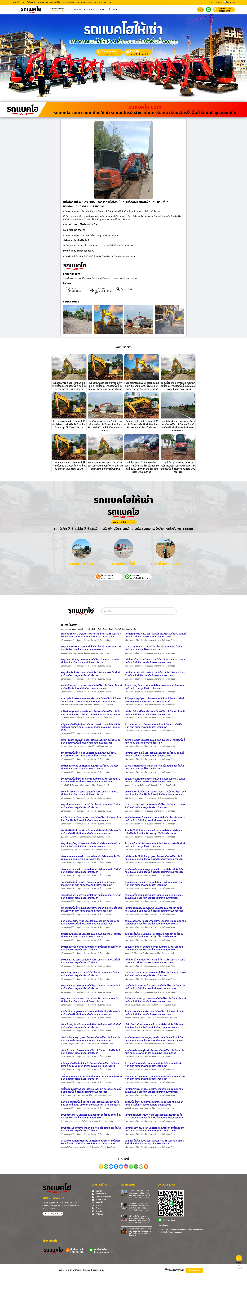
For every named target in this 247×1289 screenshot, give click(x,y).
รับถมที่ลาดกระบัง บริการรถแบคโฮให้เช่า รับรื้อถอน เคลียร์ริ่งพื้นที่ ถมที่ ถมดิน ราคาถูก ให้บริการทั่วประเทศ (153, 883)
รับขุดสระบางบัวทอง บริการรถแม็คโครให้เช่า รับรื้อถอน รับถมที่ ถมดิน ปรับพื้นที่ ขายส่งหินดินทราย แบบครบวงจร (154, 1013)
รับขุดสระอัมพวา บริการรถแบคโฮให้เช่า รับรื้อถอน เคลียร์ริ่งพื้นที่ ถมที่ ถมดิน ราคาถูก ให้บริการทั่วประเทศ (155, 741)
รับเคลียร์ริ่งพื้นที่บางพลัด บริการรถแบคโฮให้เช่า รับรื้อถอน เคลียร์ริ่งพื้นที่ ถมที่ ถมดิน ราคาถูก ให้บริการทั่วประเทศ (88, 883)
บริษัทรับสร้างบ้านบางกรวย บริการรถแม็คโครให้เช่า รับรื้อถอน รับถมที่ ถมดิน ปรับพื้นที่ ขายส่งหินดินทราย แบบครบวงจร (154, 1026)
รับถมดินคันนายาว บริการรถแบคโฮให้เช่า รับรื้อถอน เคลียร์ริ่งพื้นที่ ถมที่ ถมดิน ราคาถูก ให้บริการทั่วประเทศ (105, 466)
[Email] (136, 1166)
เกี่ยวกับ (111, 9)
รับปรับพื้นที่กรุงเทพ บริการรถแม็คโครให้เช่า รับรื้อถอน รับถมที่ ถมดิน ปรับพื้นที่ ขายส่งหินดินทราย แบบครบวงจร (154, 1103)
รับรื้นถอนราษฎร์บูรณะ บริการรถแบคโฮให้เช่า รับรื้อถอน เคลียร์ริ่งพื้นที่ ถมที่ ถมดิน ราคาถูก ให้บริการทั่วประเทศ (154, 700)
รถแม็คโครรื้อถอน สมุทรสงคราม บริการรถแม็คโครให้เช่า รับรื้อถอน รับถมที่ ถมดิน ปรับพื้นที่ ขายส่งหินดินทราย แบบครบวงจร (154, 871)
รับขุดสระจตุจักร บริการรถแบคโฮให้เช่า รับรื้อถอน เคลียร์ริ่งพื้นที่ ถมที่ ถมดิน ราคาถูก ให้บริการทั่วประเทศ (141, 424)
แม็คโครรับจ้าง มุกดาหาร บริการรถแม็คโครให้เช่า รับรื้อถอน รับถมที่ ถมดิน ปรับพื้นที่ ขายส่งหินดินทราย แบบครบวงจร (90, 1013)
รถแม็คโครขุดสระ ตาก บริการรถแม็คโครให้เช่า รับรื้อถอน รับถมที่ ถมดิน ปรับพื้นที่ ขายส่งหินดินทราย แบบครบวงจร (91, 687)
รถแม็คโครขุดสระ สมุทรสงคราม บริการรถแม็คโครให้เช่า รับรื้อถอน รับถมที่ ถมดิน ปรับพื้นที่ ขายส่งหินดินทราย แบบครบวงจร (154, 1039)
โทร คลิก (72, 288)
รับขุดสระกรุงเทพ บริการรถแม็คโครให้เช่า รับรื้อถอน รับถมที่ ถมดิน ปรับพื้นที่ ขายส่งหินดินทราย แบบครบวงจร (91, 648)
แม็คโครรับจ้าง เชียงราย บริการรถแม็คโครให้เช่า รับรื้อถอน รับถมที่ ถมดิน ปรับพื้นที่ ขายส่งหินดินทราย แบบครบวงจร (91, 819)
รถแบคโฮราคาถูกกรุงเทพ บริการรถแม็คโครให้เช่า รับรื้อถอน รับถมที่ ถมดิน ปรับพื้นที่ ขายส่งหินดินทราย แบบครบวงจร (139, 1208)
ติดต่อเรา (211, 2)
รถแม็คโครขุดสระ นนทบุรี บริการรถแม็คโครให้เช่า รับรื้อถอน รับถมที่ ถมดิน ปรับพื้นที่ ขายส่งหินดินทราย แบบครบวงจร (105, 426)
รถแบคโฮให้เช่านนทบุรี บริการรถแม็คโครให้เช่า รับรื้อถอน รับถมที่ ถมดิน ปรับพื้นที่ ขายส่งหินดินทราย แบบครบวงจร (155, 780)
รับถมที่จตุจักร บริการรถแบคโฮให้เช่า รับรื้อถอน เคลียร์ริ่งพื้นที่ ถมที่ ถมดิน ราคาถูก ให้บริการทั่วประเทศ (178, 386)
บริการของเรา (89, 9)
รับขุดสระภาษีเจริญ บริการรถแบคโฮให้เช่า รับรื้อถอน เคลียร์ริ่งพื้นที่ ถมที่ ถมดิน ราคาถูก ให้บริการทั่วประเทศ (90, 661)
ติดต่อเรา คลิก (225, 8)
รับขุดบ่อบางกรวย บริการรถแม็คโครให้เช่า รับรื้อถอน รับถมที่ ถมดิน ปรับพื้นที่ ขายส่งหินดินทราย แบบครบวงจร (91, 1116)
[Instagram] (126, 1166)
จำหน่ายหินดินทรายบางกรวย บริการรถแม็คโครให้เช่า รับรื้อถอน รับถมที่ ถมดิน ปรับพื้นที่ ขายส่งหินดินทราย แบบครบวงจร (91, 1142)
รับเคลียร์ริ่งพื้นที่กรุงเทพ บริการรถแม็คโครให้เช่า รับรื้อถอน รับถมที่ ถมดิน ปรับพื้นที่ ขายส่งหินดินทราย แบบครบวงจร (90, 780)
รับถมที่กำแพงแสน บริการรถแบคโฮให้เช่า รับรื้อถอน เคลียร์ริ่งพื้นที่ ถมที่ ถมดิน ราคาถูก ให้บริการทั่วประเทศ (90, 793)
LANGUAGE (231, 2)
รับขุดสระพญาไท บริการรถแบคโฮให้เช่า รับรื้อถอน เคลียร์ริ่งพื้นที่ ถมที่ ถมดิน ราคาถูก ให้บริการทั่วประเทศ (69, 386)
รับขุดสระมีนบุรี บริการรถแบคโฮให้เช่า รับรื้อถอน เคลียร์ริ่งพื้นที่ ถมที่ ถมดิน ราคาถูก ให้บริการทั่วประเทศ (90, 987)
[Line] (106, 1166)
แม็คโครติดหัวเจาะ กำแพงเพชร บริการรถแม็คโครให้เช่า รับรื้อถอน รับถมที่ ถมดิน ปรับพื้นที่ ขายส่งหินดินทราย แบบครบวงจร (154, 909)
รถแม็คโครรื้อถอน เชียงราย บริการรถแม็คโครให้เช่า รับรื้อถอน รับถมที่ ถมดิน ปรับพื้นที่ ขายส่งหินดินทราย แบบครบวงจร (154, 896)
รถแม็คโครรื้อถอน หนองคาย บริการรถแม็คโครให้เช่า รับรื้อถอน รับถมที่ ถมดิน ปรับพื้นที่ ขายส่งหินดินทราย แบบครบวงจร (178, 426)
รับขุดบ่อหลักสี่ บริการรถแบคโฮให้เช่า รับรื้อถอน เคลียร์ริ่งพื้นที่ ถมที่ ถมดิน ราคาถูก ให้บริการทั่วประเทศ (90, 674)
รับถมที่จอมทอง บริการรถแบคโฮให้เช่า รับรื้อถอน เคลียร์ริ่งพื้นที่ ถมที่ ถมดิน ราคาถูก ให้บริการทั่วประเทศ (69, 466)
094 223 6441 (224, 11)
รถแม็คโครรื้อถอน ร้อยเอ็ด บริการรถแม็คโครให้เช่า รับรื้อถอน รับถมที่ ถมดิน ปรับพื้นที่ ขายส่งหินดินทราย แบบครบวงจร (155, 987)
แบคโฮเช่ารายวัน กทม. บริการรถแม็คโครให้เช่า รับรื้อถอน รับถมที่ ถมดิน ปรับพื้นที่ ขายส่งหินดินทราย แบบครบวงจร (155, 635)
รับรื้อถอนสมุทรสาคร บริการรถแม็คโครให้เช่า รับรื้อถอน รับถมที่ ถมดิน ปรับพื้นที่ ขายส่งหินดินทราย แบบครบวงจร (91, 1090)
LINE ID (134, 51)
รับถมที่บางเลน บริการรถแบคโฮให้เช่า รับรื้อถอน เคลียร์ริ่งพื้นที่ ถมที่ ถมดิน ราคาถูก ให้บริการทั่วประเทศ (140, 1232)
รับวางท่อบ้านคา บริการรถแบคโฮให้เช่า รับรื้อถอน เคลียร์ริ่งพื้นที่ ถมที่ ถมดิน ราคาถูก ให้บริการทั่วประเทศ (155, 845)
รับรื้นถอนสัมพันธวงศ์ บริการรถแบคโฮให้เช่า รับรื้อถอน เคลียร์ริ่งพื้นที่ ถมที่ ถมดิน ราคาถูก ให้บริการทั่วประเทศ (155, 974)
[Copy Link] (101, 1166)
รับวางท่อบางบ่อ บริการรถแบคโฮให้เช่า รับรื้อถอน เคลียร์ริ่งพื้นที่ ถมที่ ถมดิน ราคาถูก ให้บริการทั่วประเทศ (91, 871)
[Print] (146, 1166)
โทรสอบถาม (107, 575)
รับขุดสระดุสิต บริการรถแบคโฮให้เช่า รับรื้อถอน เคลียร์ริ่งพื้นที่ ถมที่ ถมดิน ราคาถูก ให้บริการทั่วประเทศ (154, 648)
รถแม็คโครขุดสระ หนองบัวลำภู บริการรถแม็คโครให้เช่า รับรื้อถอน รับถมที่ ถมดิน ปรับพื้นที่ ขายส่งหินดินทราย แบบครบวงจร (155, 922)
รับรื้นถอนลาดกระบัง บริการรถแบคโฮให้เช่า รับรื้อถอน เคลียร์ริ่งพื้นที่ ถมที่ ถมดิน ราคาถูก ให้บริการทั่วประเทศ (141, 386)
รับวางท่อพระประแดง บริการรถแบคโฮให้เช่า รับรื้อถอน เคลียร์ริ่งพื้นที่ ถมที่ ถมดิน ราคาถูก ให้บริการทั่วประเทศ (91, 935)
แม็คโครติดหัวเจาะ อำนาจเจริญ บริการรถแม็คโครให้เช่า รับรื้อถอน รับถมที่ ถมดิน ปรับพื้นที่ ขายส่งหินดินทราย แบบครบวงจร (154, 1116)
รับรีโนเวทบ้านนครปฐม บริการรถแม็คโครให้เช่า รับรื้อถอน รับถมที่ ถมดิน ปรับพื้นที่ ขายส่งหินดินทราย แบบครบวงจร (155, 1000)
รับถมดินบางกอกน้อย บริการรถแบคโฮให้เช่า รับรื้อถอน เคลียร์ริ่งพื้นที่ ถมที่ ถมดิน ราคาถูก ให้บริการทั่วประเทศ (105, 386)
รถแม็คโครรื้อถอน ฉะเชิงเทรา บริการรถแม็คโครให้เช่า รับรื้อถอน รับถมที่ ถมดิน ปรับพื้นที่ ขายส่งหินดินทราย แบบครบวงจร (91, 635)
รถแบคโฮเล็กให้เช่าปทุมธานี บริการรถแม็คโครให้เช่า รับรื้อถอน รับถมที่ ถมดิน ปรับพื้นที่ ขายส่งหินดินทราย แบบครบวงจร (154, 948)
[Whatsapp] (131, 1166)
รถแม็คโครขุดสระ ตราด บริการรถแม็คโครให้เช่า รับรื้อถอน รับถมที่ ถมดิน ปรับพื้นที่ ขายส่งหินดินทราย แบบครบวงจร (178, 467)
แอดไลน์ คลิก (100, 288)
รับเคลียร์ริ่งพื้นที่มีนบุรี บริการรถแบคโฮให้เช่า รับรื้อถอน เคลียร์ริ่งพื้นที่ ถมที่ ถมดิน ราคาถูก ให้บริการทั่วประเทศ (154, 1142)
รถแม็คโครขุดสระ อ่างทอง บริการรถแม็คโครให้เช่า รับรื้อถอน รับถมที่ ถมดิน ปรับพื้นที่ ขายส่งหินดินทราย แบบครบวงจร (155, 819)
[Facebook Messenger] (116, 1166)
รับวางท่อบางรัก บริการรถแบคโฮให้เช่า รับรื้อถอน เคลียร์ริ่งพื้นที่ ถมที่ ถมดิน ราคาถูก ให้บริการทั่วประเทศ (69, 424)
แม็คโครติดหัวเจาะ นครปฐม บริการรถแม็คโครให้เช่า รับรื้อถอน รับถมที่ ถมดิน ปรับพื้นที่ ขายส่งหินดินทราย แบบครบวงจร (139, 1220)
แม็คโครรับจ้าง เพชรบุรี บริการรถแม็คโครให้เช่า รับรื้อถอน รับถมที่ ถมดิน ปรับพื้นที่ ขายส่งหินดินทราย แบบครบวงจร (155, 961)
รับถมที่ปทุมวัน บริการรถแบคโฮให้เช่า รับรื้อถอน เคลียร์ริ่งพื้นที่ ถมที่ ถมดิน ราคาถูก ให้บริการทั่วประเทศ (90, 974)
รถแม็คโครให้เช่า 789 (139, 54)
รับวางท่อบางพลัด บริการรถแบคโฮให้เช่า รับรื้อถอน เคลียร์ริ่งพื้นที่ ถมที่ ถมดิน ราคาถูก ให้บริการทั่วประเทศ (89, 767)
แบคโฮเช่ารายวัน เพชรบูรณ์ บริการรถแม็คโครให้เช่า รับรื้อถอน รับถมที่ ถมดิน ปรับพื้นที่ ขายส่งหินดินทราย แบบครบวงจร (154, 1090)
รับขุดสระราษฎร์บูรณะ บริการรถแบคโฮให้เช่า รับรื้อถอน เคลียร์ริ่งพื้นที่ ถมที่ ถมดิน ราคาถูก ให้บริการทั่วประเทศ (155, 806)
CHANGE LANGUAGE (176, 1270)
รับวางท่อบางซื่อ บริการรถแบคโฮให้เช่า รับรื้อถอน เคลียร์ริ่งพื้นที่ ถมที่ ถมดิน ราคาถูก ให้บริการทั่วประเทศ (91, 948)
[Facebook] (111, 1166)
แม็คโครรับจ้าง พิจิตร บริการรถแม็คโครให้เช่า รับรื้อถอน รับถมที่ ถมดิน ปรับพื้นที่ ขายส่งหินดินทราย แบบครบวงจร (155, 713)
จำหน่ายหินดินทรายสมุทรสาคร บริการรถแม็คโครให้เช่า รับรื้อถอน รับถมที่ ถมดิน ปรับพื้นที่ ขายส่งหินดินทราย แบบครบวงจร (91, 700)
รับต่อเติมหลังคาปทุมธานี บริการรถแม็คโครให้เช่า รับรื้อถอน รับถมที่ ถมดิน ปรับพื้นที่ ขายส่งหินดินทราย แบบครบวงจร (90, 741)
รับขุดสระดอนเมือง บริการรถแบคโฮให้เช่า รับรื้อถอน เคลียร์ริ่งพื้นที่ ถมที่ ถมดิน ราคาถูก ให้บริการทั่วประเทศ (90, 1000)
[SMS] (141, 1166)
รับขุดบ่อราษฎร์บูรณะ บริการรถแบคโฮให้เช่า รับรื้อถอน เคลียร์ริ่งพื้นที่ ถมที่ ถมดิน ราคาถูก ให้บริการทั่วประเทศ (155, 1077)
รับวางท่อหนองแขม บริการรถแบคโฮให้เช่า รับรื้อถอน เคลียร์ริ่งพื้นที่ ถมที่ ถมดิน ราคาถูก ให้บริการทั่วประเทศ (90, 858)
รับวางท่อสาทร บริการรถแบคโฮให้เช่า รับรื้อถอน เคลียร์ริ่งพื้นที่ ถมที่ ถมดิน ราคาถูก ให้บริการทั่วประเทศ (90, 961)
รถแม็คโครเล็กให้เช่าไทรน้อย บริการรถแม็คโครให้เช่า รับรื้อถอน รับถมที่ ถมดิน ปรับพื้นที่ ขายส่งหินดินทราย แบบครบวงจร (139, 1195)
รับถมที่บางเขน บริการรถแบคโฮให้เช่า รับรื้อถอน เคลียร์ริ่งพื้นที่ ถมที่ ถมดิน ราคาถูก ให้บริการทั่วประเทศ (90, 1052)
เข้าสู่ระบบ (219, 2)
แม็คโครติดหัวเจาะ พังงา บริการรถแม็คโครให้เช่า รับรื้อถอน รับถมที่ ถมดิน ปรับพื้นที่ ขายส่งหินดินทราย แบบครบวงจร (90, 922)
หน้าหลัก (77, 9)
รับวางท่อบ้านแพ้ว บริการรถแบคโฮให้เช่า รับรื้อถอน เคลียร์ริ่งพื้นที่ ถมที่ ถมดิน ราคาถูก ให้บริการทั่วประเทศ (153, 1064)
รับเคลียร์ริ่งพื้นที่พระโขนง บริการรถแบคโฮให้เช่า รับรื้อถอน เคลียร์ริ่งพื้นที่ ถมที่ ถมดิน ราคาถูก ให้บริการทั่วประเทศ (88, 754)
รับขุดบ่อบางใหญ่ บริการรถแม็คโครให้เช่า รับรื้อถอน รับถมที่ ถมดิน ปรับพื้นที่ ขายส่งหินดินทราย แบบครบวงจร (91, 845)
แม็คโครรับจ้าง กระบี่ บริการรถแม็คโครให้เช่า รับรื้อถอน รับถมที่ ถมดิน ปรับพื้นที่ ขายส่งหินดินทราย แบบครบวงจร (154, 754)
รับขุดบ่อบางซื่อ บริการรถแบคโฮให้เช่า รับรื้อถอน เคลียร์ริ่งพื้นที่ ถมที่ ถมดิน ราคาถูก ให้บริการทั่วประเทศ (91, 806)
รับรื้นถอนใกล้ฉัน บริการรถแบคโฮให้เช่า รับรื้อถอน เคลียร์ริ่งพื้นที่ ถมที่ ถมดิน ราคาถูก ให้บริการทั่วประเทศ (91, 1077)
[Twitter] (121, 1166)
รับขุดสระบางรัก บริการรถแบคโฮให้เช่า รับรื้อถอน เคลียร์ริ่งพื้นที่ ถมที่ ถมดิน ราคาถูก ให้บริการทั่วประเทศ (154, 767)
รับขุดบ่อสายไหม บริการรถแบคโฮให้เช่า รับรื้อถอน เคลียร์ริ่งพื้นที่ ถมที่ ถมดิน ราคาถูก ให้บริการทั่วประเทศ (91, 1129)
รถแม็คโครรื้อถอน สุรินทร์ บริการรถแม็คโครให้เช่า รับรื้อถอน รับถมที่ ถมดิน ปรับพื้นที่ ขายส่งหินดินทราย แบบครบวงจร (154, 1052)
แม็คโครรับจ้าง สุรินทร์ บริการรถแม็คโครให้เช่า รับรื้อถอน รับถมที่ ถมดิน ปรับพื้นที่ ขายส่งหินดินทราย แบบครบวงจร (155, 661)
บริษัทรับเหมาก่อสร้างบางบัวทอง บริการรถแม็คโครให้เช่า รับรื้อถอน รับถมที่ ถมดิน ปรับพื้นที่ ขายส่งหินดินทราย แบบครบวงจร (90, 713)
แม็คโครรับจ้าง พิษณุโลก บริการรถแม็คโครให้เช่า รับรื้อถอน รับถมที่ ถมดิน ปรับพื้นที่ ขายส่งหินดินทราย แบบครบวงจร (154, 1129)
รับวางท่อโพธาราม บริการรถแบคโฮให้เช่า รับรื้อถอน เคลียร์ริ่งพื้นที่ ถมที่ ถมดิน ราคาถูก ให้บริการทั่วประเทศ (153, 726)
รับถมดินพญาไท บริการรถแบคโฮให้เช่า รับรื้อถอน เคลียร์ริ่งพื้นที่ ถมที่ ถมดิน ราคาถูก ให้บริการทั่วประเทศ (91, 1026)
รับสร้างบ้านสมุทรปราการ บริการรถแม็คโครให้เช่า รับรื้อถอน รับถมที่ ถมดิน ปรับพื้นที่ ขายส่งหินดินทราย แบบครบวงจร (91, 1039)
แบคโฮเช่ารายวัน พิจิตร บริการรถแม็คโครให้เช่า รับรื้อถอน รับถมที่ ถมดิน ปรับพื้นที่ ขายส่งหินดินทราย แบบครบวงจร (155, 674)
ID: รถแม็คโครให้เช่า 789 (103, 292)
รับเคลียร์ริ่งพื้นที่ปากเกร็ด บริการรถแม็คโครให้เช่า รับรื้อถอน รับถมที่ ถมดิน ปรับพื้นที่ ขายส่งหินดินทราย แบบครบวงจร (91, 832)
